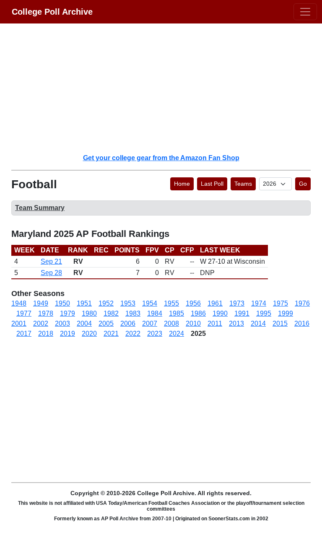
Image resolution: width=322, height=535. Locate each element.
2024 (176, 333)
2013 (236, 323)
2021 (111, 333)
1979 (67, 313)
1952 (106, 303)
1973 (236, 303)
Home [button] (182, 183)
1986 (198, 313)
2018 (45, 333)
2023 (154, 333)
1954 (149, 303)
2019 (67, 333)
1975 (280, 303)
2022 (132, 333)
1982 (111, 313)
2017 (23, 333)
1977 (23, 313)
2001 (18, 323)
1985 (176, 313)
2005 (106, 323)
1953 (127, 303)
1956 (193, 303)
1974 (258, 303)
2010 (193, 323)
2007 (149, 323)
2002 (40, 323)
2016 (301, 323)
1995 (263, 313)
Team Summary (40, 207)
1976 (302, 303)
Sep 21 (51, 261)
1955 (171, 303)
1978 (45, 313)
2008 (171, 323)
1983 (132, 313)
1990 (220, 313)
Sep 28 (51, 272)
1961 (215, 303)
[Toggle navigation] (305, 11)
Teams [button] (243, 183)
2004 (84, 323)
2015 (280, 323)
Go (303, 183)
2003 (62, 323)
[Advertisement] (166, 88)
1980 (89, 313)
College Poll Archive (52, 11)
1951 (84, 303)
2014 (258, 323)
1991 (241, 313)
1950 (62, 303)
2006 (127, 323)
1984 (154, 313)
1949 (40, 303)
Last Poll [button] (212, 183)
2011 (215, 323)
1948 (18, 303)
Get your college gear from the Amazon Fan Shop (161, 157)
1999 (285, 313)
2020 (89, 333)
